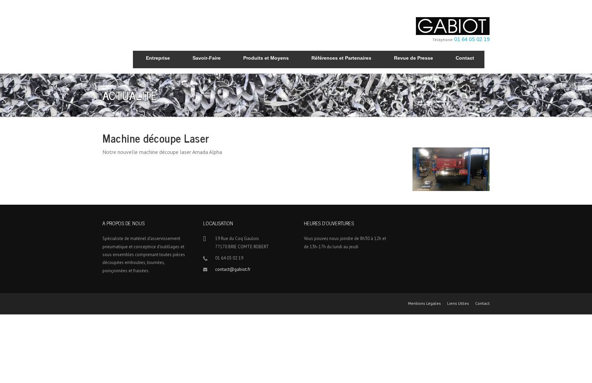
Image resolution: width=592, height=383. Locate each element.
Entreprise (158, 58)
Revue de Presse (413, 58)
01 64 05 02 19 (472, 39)
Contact (465, 58)
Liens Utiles (458, 303)
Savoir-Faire (207, 58)
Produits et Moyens (266, 58)
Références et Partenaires (341, 58)
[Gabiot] (453, 25)
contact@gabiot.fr (232, 269)
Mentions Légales (424, 303)
